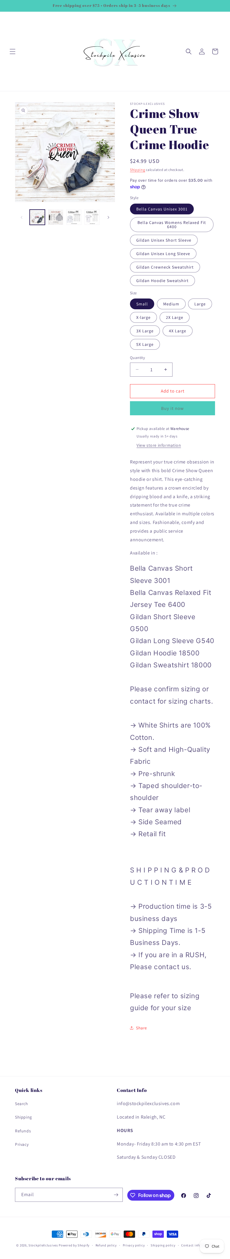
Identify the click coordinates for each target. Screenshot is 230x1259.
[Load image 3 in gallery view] (73, 217)
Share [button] (141, 1028)
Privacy (21, 1144)
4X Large (177, 331)
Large (200, 304)
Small (142, 304)
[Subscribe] (115, 1195)
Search (21, 1103)
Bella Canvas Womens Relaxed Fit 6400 (171, 224)
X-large (143, 317)
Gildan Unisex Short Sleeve (163, 240)
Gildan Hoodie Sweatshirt (162, 280)
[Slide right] (108, 217)
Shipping (137, 169)
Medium (171, 304)
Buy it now (172, 408)
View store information (159, 445)
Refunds (23, 1131)
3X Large (145, 331)
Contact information (197, 1245)
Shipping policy (163, 1245)
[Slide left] (21, 217)
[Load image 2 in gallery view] (55, 217)
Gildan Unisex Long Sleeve (163, 253)
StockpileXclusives (43, 1245)
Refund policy (106, 1245)
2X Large (174, 317)
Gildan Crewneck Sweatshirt (165, 267)
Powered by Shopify (74, 1245)
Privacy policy (134, 1245)
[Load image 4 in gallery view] (92, 217)
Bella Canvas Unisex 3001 (161, 209)
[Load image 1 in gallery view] (37, 217)
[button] (12, 51)
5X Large (145, 344)
